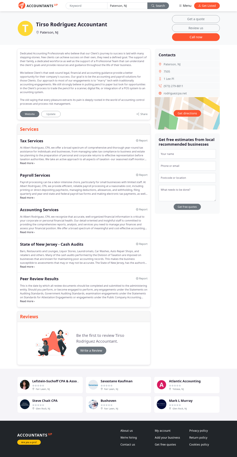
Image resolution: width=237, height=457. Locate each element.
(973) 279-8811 (173, 86)
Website (30, 114)
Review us (195, 28)
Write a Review (91, 350)
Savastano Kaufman (117, 381)
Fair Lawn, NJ (43, 389)
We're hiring (128, 437)
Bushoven (108, 400)
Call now (196, 37)
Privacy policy (198, 430)
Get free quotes (187, 207)
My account (163, 430)
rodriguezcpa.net (175, 93)
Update (50, 114)
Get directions (187, 113)
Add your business (167, 437)
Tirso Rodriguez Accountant (71, 24)
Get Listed (208, 6)
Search (160, 6)
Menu (186, 5)
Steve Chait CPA (45, 400)
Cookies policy (199, 444)
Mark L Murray (181, 400)
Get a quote (196, 19)
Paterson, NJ (49, 32)
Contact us (127, 444)
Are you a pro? (29, 442)
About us (126, 430)
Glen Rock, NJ (43, 408)
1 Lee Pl (169, 79)
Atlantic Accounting (185, 381)
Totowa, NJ (178, 389)
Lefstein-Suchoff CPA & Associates (59, 381)
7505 (167, 71)
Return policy (198, 437)
